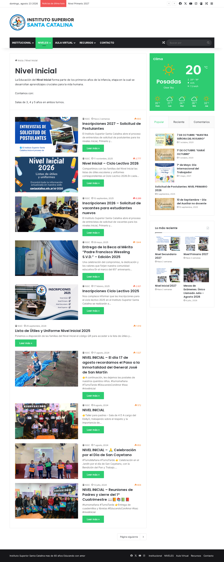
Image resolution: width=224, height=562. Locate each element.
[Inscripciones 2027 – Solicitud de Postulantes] (46, 134)
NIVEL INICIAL (93, 410)
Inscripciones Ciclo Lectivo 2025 (110, 291)
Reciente (178, 122)
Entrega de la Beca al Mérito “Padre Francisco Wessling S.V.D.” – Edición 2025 (107, 252)
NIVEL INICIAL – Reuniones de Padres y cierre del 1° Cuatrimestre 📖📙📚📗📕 (107, 494)
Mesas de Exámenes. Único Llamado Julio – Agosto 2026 (194, 291)
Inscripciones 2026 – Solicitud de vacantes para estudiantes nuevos (111, 208)
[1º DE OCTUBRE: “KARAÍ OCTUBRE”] (164, 155)
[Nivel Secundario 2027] (167, 243)
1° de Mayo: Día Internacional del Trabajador (188, 168)
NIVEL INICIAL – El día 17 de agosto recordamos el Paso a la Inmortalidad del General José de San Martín (111, 365)
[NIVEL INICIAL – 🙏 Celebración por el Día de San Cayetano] (46, 461)
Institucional (21, 42)
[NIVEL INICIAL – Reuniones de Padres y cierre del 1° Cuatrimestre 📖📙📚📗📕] (46, 501)
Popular (159, 122)
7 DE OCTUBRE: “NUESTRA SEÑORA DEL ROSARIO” (192, 136)
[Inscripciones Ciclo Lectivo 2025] (46, 302)
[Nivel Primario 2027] (196, 243)
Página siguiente (129, 536)
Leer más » (93, 148)
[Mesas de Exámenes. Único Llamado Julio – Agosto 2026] (196, 275)
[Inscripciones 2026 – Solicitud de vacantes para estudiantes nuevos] (46, 214)
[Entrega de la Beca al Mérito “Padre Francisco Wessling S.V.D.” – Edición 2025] (46, 258)
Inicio (20, 60)
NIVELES (43, 42)
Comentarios (202, 122)
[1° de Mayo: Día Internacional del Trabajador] (164, 172)
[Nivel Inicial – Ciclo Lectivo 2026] (46, 174)
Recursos (86, 42)
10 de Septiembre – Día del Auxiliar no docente (191, 201)
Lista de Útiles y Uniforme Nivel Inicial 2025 (52, 330)
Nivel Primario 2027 (196, 254)
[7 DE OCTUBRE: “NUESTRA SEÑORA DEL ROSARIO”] (164, 139)
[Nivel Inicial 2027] (167, 275)
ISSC (87, 118)
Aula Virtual (64, 42)
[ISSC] (42, 22)
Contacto (107, 42)
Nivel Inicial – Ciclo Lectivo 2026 (110, 163)
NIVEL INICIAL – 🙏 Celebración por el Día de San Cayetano (109, 452)
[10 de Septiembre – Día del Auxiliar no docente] (164, 204)
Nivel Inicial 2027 (77, 3)
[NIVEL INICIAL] (46, 421)
